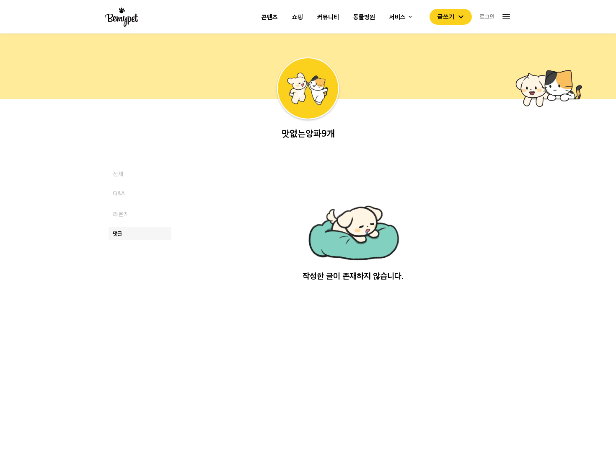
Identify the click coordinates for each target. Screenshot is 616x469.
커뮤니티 (328, 17)
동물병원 (364, 17)
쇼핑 (297, 17)
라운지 (121, 214)
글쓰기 (446, 16)
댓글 (117, 233)
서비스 (397, 17)
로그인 (486, 16)
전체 (118, 173)
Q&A (119, 193)
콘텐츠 (269, 17)
